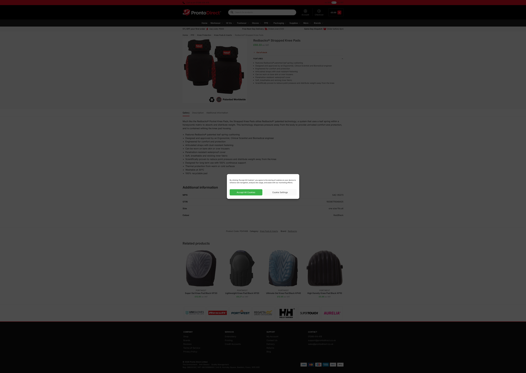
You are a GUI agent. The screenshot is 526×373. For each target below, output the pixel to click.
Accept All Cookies (246, 192)
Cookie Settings (280, 192)
